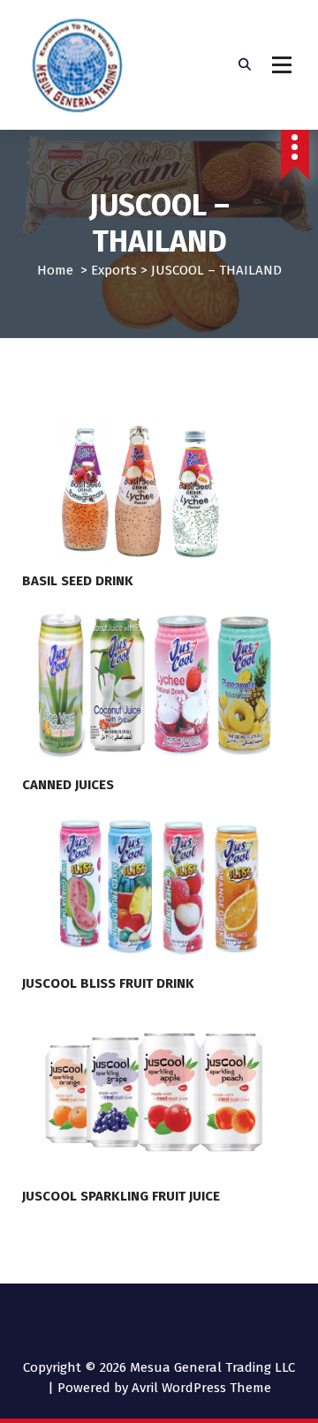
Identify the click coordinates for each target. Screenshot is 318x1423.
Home (55, 270)
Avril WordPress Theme (201, 1388)
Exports (114, 270)
